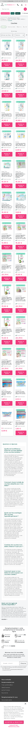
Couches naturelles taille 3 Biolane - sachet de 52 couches (21, 115)
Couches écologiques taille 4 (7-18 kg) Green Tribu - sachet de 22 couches (7, 174)
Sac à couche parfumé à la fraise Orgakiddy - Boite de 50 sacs (7, 393)
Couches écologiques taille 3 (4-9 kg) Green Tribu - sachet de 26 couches (7, 206)
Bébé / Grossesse (12, 19)
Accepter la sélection (13, 722)
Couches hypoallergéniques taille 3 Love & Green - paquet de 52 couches (21, 299)
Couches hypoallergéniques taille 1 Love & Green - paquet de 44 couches (7, 237)
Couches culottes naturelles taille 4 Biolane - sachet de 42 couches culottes (21, 85)
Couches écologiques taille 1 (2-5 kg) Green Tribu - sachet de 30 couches (21, 206)
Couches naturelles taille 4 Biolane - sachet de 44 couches (7, 115)
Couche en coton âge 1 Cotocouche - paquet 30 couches (21, 392)
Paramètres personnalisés (13, 726)
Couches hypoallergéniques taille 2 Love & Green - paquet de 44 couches (21, 237)
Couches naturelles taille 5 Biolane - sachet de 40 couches (7, 54)
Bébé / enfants (21, 19)
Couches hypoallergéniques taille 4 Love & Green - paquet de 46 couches (7, 362)
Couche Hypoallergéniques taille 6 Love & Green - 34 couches (20, 362)
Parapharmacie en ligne (13, 17)
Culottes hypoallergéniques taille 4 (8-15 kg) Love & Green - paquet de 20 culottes (7, 331)
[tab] (7, 35)
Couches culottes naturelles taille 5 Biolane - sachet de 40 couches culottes (7, 85)
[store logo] (10, 5)
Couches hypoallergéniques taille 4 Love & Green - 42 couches (21, 331)
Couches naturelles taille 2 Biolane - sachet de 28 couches (7, 144)
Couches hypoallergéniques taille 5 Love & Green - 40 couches (7, 267)
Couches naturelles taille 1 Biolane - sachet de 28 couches (21, 144)
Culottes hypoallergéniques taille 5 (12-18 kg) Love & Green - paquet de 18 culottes (7, 299)
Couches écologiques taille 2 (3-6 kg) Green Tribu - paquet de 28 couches (20, 175)
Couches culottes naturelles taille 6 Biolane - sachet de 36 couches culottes (21, 54)
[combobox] (14, 9)
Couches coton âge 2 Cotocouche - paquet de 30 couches (7, 423)
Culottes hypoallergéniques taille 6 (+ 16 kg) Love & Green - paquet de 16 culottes (21, 268)
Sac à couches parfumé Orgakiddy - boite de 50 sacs (21, 423)
